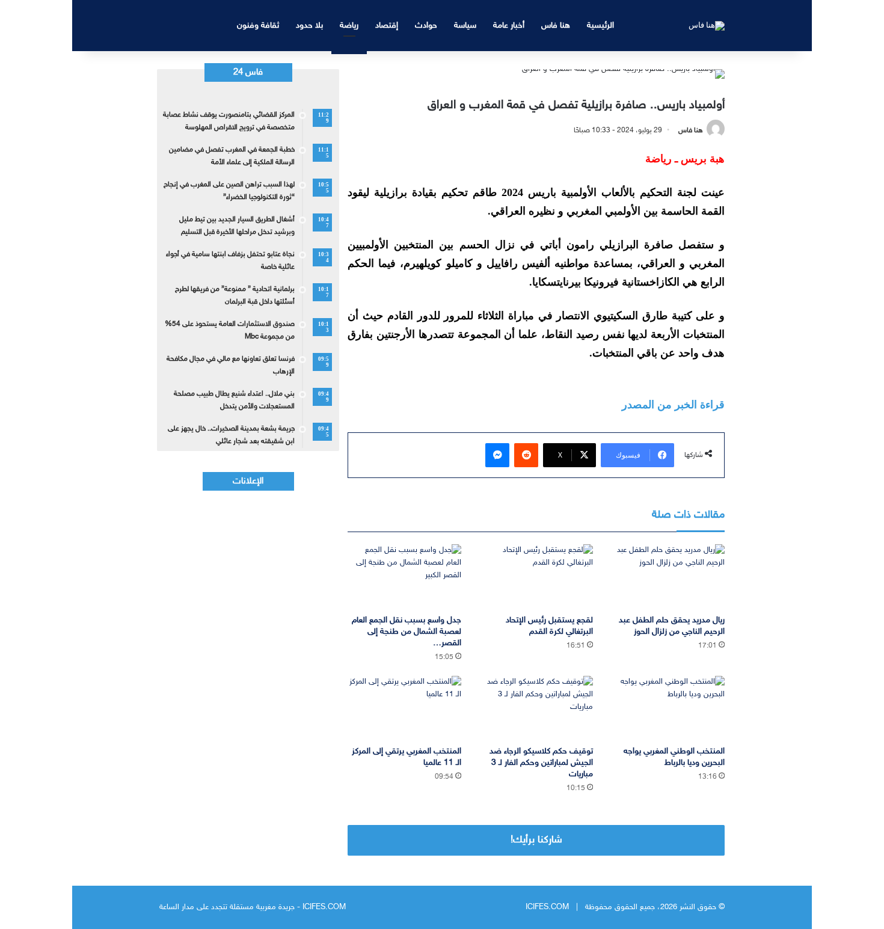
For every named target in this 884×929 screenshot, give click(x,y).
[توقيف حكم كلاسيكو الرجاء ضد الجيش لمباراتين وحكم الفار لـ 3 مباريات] (536, 708)
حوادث (426, 25)
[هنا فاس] (707, 25)
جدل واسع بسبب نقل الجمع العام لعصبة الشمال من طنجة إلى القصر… (406, 631)
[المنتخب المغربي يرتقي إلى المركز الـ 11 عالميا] (404, 708)
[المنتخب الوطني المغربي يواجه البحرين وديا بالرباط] (668, 708)
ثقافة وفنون (258, 25)
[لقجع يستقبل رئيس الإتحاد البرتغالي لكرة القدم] (536, 576)
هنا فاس (555, 25)
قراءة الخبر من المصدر (673, 405)
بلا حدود (309, 25)
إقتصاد (386, 25)
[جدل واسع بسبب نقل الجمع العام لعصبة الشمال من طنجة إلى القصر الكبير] (404, 576)
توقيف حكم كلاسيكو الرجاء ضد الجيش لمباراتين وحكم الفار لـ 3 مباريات (541, 762)
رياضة (349, 25)
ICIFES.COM (547, 907)
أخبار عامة (508, 25)
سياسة (465, 25)
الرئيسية (600, 25)
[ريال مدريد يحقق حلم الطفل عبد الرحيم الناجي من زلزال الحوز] (668, 576)
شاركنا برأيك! (536, 840)
